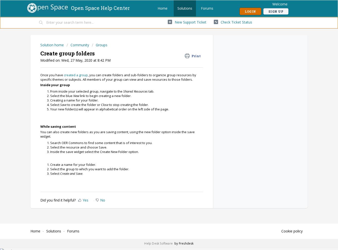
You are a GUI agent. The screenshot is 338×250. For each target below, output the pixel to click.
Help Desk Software (158, 243)
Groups (101, 45)
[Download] (160, 59)
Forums (207, 8)
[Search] (41, 23)
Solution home (52, 45)
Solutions (184, 8)
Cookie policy (292, 231)
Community (80, 45)
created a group (76, 75)
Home (163, 8)
